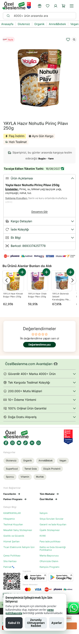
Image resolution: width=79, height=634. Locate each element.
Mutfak (40, 476)
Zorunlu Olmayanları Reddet (36, 623)
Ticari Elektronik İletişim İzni (19, 547)
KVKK (43, 536)
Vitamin (25, 476)
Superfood (12, 468)
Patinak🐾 (9, 567)
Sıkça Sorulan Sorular (51, 519)
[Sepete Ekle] (22, 272)
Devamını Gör (39, 211)
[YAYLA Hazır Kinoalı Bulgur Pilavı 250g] (13, 281)
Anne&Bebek (46, 460)
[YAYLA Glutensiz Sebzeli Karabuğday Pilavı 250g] (62, 281)
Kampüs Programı (49, 567)
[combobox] (42, 15)
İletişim (44, 513)
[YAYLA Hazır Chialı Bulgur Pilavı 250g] (37, 281)
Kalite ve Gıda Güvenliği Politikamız (53, 548)
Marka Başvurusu (49, 555)
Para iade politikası (50, 541)
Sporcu (10, 476)
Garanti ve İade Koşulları (53, 524)
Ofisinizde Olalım (49, 561)
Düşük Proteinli (51, 468)
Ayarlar (56, 623)
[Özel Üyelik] (40, 6)
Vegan (62, 460)
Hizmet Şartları (11, 541)
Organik (27, 460)
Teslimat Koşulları (13, 524)
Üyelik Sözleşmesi (50, 530)
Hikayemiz (9, 519)
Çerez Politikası (11, 555)
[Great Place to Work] (28, 5)
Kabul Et (14, 623)
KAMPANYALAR (12, 513)
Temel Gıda (30, 468)
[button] (64, 6)
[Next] (72, 280)
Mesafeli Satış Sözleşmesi (17, 530)
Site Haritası (10, 561)
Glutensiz (11, 460)
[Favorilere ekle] (68, 39)
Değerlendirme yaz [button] (39, 344)
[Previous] (6, 280)
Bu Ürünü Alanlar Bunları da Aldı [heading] (27, 266)
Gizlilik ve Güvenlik (13, 536)
